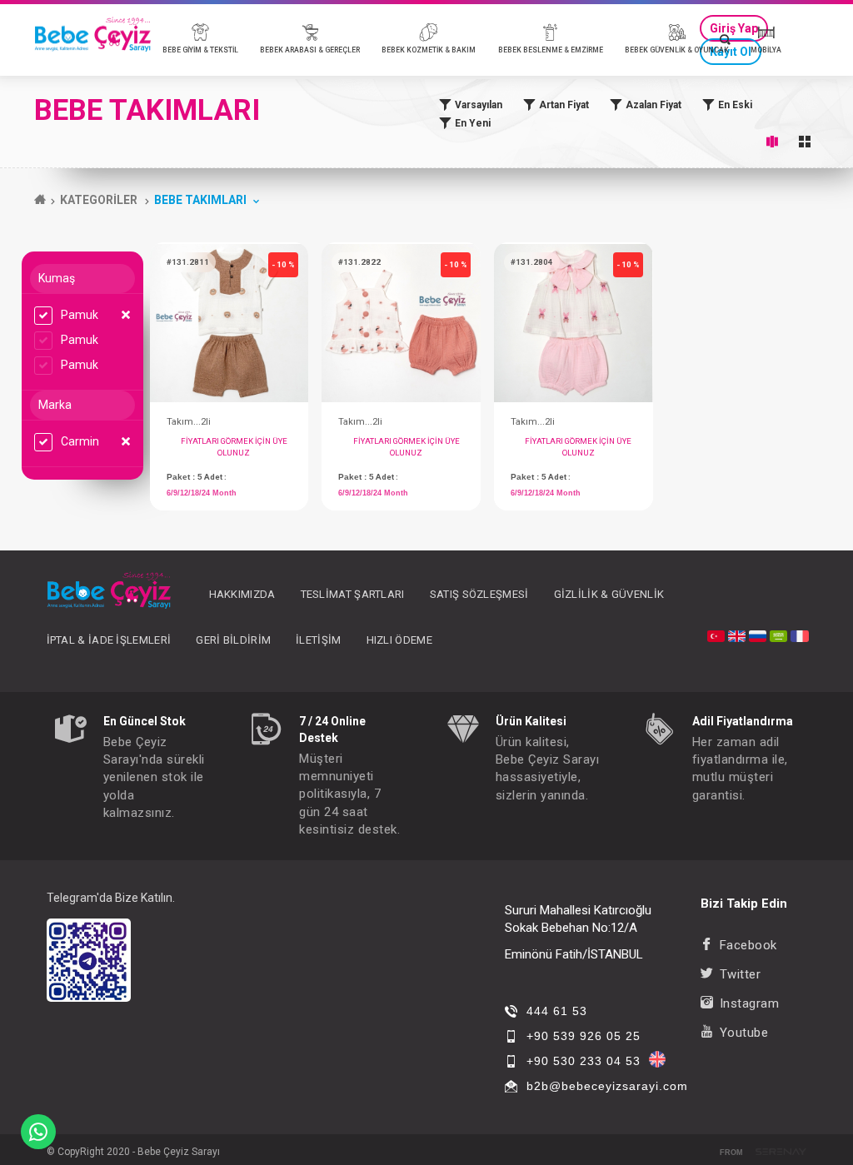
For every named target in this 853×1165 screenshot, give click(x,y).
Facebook (748, 945)
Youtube (744, 1032)
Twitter (740, 974)
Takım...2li (189, 421)
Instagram (749, 1003)
